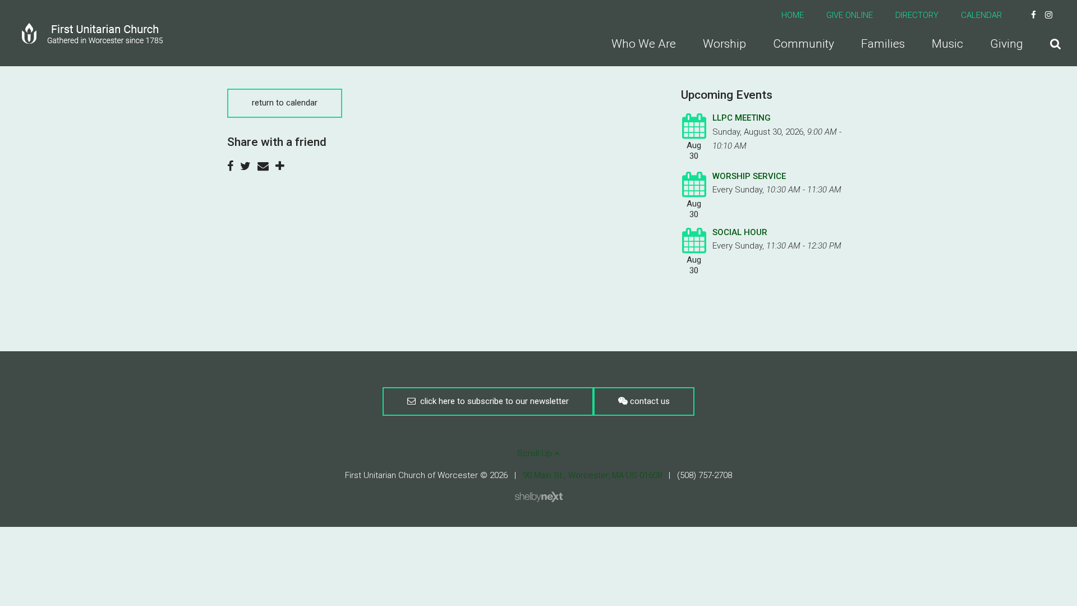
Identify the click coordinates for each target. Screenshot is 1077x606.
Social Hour (739, 232)
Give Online (849, 15)
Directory (916, 15)
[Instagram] (1048, 15)
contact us (649, 401)
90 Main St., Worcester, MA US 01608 (592, 475)
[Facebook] (1033, 15)
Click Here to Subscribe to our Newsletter (492, 401)
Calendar (981, 15)
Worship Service (749, 176)
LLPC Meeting (741, 118)
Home (792, 15)
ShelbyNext (539, 497)
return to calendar (284, 103)
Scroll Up (535, 453)
